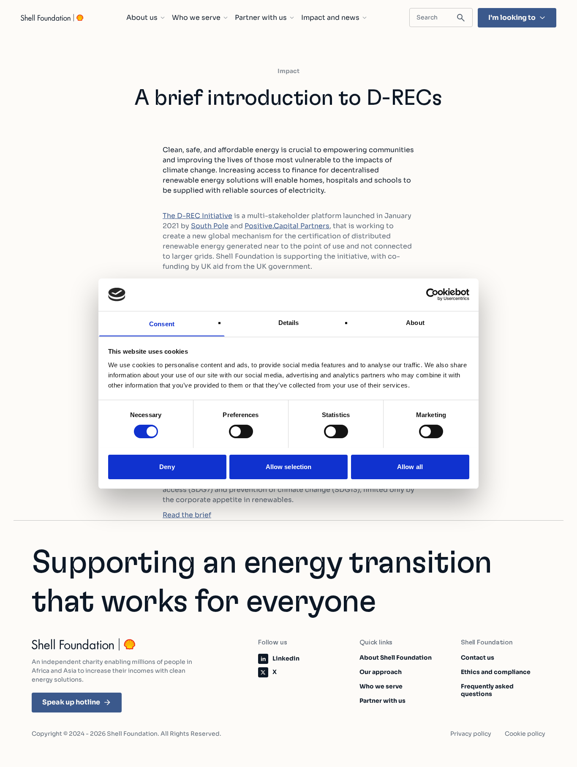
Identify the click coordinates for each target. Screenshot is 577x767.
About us (142, 17)
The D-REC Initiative (197, 215)
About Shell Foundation (395, 657)
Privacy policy (470, 733)
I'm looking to (512, 17)
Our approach (380, 672)
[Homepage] (52, 18)
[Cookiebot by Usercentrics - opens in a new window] (432, 294)
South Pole (210, 225)
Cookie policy (525, 733)
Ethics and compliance (496, 672)
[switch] (241, 431)
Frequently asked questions (487, 690)
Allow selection (289, 466)
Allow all (410, 466)
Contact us (477, 657)
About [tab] (415, 322)
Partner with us (261, 17)
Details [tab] (288, 322)
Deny (166, 466)
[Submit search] (461, 18)
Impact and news (330, 17)
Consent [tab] (161, 323)
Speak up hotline (71, 702)
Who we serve (196, 17)
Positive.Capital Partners (287, 225)
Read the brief (187, 514)
